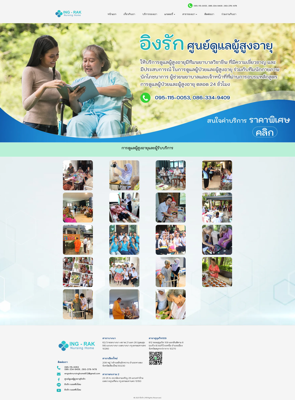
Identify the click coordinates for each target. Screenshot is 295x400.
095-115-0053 (200, 6)
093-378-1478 (230, 6)
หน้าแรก (112, 14)
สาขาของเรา (189, 14)
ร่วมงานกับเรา (228, 14)
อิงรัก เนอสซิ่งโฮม (72, 384)
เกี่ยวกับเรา (129, 14)
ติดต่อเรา (209, 14)
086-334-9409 (215, 6)
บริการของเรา (149, 14)
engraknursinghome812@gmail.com (82, 373)
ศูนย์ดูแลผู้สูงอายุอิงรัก (74, 379)
